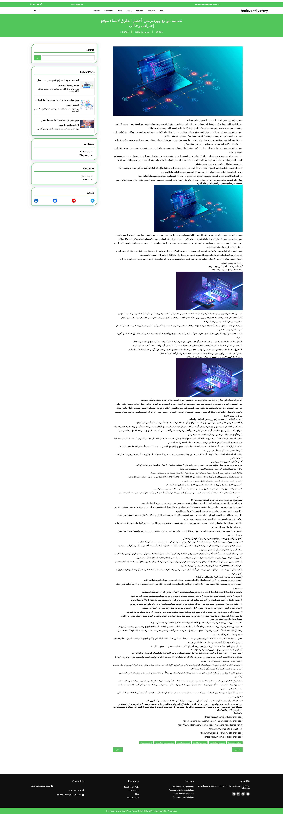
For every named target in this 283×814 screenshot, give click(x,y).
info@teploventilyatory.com (206, 4)
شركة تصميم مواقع (146, 743)
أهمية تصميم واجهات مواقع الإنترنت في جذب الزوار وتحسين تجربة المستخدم (58, 83)
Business (86, 176)
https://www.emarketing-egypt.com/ (226, 729)
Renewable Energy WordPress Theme (122, 811)
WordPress (172, 811)
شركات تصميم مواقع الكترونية (165, 743)
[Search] (37, 57)
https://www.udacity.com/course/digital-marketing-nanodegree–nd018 (210, 725)
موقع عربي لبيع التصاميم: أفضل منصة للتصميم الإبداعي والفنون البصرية (60, 122)
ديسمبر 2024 (84, 155)
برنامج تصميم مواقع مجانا (222, 269)
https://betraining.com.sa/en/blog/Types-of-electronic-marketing (213, 721)
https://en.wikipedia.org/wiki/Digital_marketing (221, 733)
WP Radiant (145, 811)
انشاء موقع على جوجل (234, 743)
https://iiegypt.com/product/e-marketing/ (224, 717)
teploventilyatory (254, 10)
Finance (124, 32)
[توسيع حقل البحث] (35, 10)
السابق (237, 749)
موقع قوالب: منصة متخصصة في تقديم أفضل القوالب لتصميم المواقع (57, 102)
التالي (118, 749)
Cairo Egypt (75, 4)
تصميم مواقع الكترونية (199, 743)
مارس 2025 (85, 151)
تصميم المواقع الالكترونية (217, 743)
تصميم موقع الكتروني (183, 743)
